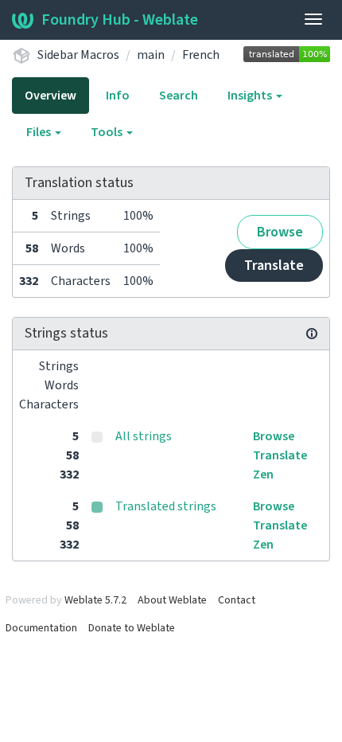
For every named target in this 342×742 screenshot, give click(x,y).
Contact (236, 600)
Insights (250, 95)
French (201, 55)
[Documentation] (311, 334)
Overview (50, 95)
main (151, 55)
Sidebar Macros (78, 55)
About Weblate (172, 600)
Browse (280, 232)
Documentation (41, 628)
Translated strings (165, 506)
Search (178, 95)
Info (118, 95)
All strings (143, 436)
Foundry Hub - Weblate (119, 20)
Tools (108, 132)
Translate (274, 265)
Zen (263, 474)
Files (39, 132)
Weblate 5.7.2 (95, 600)
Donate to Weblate (131, 628)
